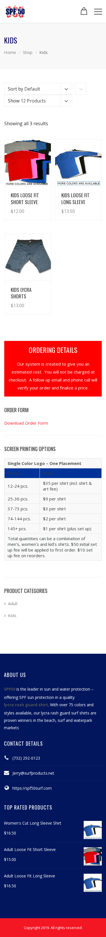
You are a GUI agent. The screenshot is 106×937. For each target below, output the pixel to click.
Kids (12, 615)
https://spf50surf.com (32, 788)
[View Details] (28, 163)
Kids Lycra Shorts (21, 293)
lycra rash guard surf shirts (65, 713)
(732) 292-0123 (26, 758)
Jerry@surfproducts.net (33, 773)
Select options (31, 205)
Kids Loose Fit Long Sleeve (75, 198)
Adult (13, 603)
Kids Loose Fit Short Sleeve (25, 198)
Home (10, 52)
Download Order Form (26, 423)
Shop (28, 52)
